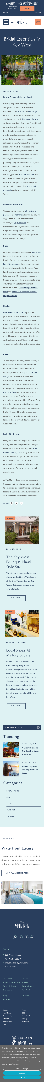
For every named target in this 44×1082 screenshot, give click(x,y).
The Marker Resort (30, 119)
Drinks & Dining (9, 986)
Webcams (7, 999)
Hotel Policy (7, 1013)
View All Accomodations (17, 873)
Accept (22, 1073)
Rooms (5, 13)
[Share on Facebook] (11, 503)
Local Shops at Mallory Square (18, 652)
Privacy (24, 1019)
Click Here (22, 8)
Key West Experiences (27, 991)
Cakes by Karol (9, 392)
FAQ (4, 1024)
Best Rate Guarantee (29, 1016)
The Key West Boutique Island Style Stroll (18, 562)
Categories (13, 783)
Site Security (7, 1021)
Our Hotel (7, 979)
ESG (23, 1013)
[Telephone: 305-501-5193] (11, 22)
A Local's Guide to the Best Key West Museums (30, 751)
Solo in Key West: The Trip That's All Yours (30, 769)
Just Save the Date (26, 174)
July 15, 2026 (13, 549)
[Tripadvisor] (32, 937)
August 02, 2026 (29, 762)
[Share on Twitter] (16, 503)
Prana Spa (36, 252)
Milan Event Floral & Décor (14, 312)
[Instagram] (26, 937)
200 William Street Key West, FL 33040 (13, 957)
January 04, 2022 (16, 642)
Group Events (28, 986)
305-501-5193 (10, 967)
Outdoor (11, 810)
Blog (5, 995)
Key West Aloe (20, 223)
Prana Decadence (10, 264)
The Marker (18, 215)
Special (38, 13)
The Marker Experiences (8, 991)
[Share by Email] (21, 503)
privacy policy (20, 1051)
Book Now (38, 22)
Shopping (10, 816)
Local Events (12, 791)
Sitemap (6, 1019)
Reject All (22, 1077)
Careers (6, 1010)
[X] (21, 937)
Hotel (9, 797)
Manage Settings (22, 1069)
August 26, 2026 (29, 744)
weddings (32, 111)
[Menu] (6, 22)
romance (20, 111)
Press (24, 1010)
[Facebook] (15, 937)
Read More (16, 598)
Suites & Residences (12, 982)
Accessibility (7, 1016)
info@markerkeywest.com (16, 963)
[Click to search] (38, 727)
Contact (25, 995)
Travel (9, 804)
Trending (11, 736)
